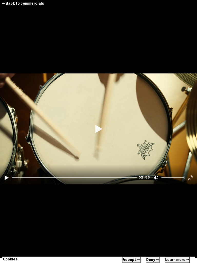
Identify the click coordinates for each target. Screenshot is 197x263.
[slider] (74, 177)
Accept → (131, 259)
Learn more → (177, 259)
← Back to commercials (23, 3)
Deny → (152, 259)
